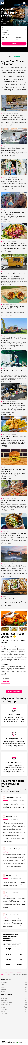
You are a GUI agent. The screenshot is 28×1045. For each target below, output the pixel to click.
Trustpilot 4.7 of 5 (19, 1042)
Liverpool (3, 987)
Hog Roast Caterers (5, 998)
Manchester (4, 986)
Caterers (19, 972)
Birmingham (4, 982)
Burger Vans (4, 1009)
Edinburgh (3, 989)
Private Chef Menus (5, 1004)
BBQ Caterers (4, 997)
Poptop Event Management (7, 972)
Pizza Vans (3, 1011)
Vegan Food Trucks (5, 974)
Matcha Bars (4, 1013)
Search (18, 3)
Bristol (2, 984)
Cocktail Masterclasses (6, 1002)
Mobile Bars (4, 1000)
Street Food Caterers (6, 1007)
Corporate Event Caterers (7, 1006)
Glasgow (3, 991)
